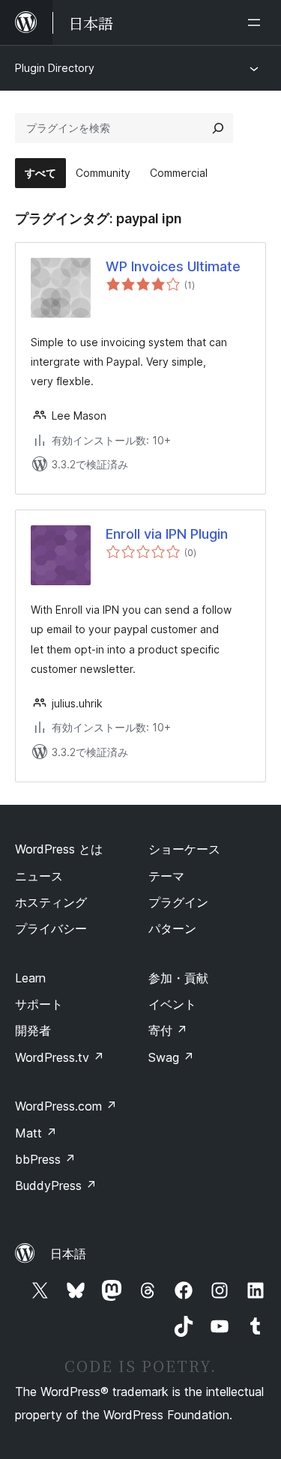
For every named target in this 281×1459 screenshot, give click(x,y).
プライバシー (51, 928)
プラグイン (178, 902)
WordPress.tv (59, 1057)
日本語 (68, 1253)
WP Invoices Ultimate (173, 266)
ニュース (39, 876)
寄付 (167, 1030)
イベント (172, 1004)
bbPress (45, 1159)
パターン (172, 928)
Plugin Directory (54, 67)
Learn (30, 977)
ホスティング (51, 902)
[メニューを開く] (257, 22)
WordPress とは (59, 849)
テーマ (166, 876)
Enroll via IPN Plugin (167, 534)
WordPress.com (66, 1106)
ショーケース (184, 849)
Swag (171, 1057)
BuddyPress (56, 1185)
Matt (36, 1133)
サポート (39, 1004)
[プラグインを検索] (218, 128)
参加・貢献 (178, 977)
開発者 (33, 1030)
